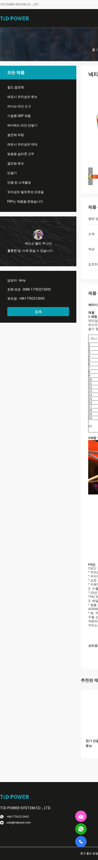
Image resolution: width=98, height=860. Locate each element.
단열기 (12, 173)
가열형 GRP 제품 (19, 116)
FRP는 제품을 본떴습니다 (25, 201)
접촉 (38, 312)
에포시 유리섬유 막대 (22, 144)
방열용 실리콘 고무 (20, 154)
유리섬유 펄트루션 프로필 (25, 192)
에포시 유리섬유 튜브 (22, 97)
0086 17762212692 (37, 289)
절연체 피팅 (15, 135)
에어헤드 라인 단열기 (22, 125)
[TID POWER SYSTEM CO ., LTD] (15, 18)
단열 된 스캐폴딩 (19, 182)
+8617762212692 (32, 298)
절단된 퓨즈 (15, 163)
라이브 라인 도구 (19, 106)
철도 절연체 (15, 87)
